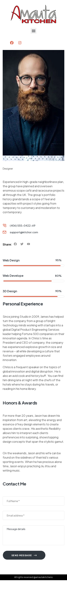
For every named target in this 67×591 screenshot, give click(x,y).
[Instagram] (19, 42)
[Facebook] (11, 42)
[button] (33, 31)
